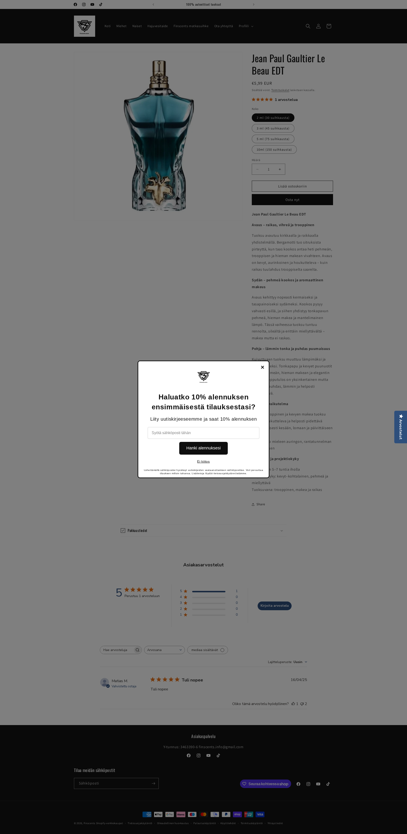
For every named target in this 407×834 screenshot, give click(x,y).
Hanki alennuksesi (203, 448)
